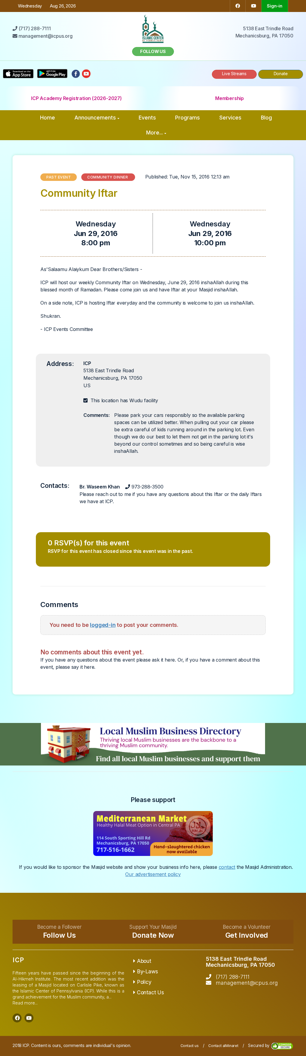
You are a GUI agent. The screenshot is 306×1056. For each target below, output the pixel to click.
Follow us (153, 51)
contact (227, 867)
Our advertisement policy (152, 874)
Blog (266, 117)
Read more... (25, 1002)
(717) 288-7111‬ (233, 977)
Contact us (189, 1045)
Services (230, 117)
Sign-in (274, 6)
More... (154, 132)
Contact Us (150, 992)
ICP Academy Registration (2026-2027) (76, 98)
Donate (281, 73)
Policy (144, 982)
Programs (187, 117)
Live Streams (234, 73)
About (144, 961)
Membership (229, 98)
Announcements (95, 117)
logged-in (102, 624)
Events (147, 117)
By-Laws (147, 971)
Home (47, 117)
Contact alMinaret (223, 1045)
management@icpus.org (247, 983)
